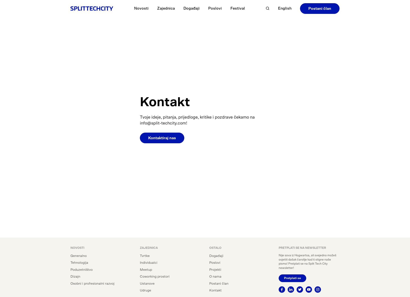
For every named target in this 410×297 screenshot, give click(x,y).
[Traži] (267, 8)
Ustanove (147, 283)
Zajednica (166, 8)
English (284, 8)
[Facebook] (282, 289)
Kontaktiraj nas (162, 138)
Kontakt (215, 290)
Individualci (148, 262)
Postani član (319, 9)
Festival (237, 8)
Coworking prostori (155, 276)
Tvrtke (145, 256)
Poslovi (215, 8)
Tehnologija (79, 262)
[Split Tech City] (91, 8)
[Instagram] (318, 289)
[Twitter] (300, 289)
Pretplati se (292, 278)
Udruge (145, 290)
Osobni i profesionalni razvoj (92, 283)
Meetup (146, 269)
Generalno (78, 256)
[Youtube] (309, 289)
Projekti (215, 269)
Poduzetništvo (81, 269)
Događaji (191, 8)
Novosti (141, 8)
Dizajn (75, 276)
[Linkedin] (291, 289)
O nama (215, 276)
